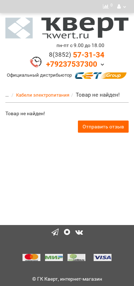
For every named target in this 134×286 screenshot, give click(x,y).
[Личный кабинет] (121, 6)
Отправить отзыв (103, 126)
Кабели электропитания (42, 95)
